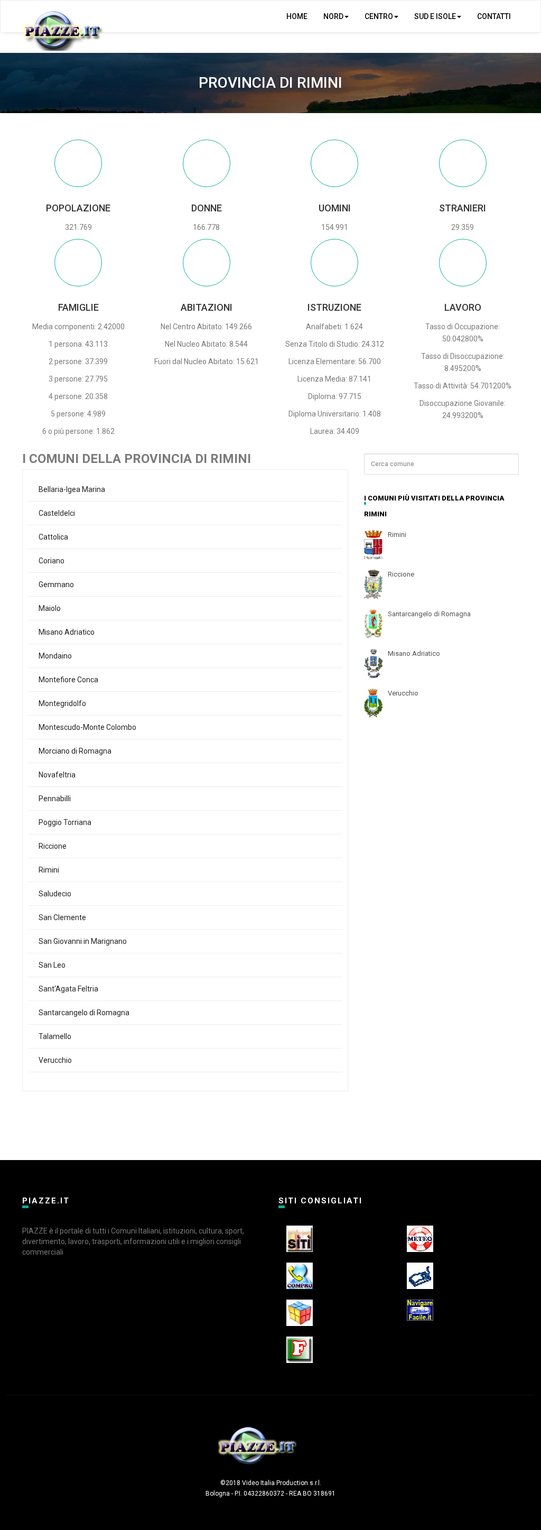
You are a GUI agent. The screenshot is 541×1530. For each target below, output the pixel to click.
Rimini (49, 870)
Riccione (53, 846)
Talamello (55, 1036)
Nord (333, 16)
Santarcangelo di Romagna (84, 1012)
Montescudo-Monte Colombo (87, 727)
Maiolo (50, 608)
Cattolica (53, 537)
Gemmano (56, 584)
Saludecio (55, 893)
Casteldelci (57, 513)
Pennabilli (55, 798)
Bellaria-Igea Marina (72, 489)
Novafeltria (57, 775)
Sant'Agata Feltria (68, 989)
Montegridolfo (62, 703)
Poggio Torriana (65, 822)
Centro (379, 16)
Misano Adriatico (67, 632)
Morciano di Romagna (75, 751)
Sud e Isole (435, 16)
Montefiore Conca (68, 679)
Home (296, 16)
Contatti (494, 16)
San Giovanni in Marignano (83, 941)
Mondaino (55, 656)
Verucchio (55, 1060)
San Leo (52, 965)
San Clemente (62, 917)
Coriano (51, 561)
